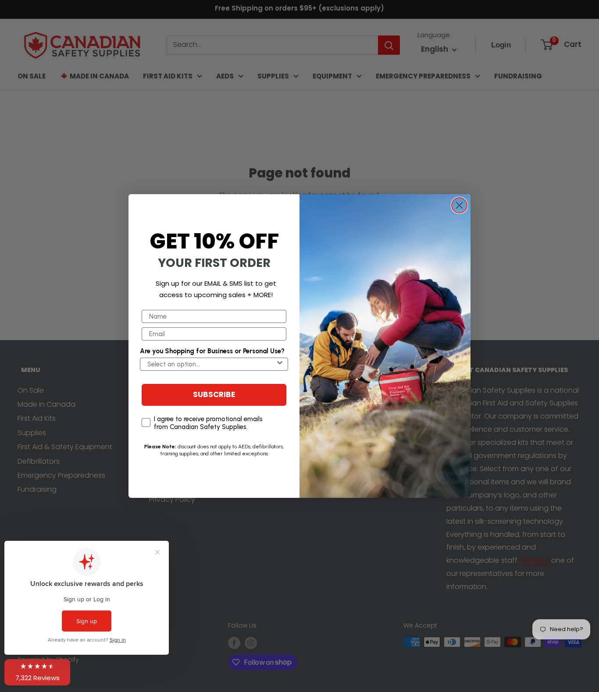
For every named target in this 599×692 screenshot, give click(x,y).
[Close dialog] (459, 205)
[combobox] (211, 364)
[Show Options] (279, 364)
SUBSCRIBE (214, 395)
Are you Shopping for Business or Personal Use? (212, 351)
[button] (37, 672)
